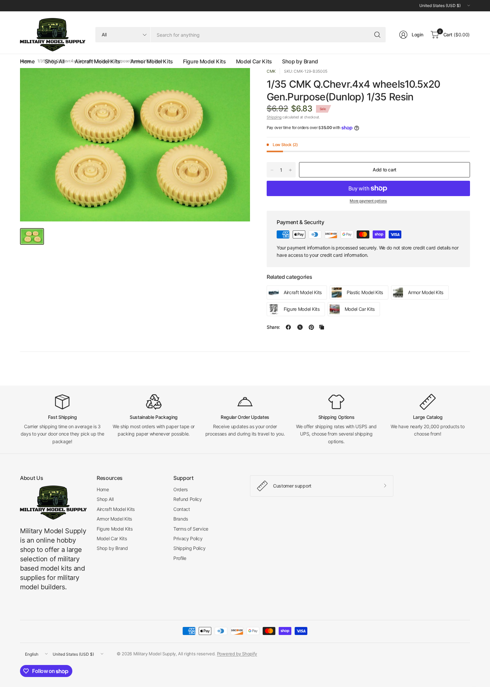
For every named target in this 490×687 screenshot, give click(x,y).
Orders (180, 489)
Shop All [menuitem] (55, 61)
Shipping (274, 117)
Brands (180, 519)
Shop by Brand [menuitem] (300, 61)
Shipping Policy (189, 548)
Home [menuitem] (27, 61)
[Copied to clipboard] (321, 327)
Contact (181, 509)
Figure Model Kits (115, 529)
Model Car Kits (112, 538)
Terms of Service (190, 529)
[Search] (377, 34)
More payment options (368, 200)
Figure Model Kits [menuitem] (204, 61)
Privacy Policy (188, 538)
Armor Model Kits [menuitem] (151, 61)
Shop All (105, 499)
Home (103, 489)
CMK (271, 71)
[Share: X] (300, 327)
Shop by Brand (112, 548)
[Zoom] (237, 81)
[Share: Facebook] (288, 327)
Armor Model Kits (114, 519)
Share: (273, 327)
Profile (179, 558)
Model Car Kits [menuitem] (254, 61)
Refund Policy (187, 499)
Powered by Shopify (237, 653)
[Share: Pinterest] (311, 327)
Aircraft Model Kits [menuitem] (97, 61)
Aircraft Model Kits (116, 509)
